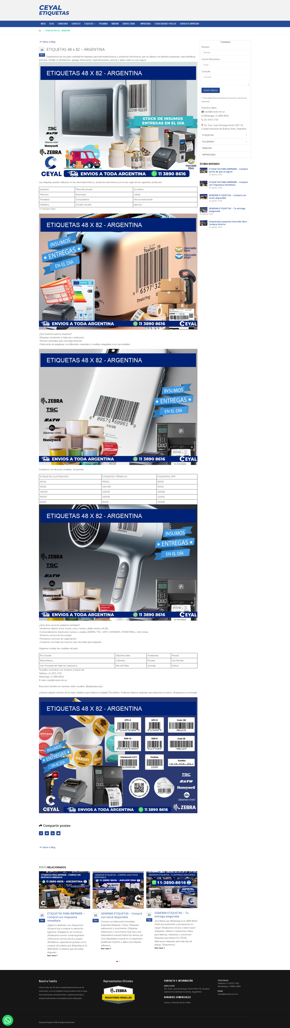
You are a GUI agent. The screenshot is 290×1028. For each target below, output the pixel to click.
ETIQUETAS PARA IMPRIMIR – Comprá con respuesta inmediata (228, 183)
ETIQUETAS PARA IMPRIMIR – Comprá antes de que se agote (228, 170)
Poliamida (103, 23)
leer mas (51, 948)
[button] (117, 954)
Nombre (205, 47)
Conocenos (63, 23)
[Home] (54, 10)
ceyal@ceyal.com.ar (228, 987)
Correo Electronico (210, 59)
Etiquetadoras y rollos (165, 23)
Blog (51, 23)
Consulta (205, 71)
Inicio (43, 23)
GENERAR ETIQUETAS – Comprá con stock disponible (67, 915)
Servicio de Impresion (189, 23)
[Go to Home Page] (40, 30)
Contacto (76, 23)
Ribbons (115, 23)
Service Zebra (128, 23)
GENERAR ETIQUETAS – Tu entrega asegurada (118, 914)
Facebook (41, 833)
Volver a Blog (48, 42)
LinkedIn (53, 833)
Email (58, 833)
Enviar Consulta (211, 90)
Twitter (47, 833)
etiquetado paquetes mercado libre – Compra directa (174, 915)
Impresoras (145, 23)
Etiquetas (88, 23)
